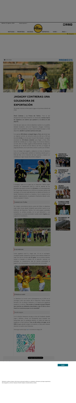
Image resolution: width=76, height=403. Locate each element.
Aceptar (63, 365)
